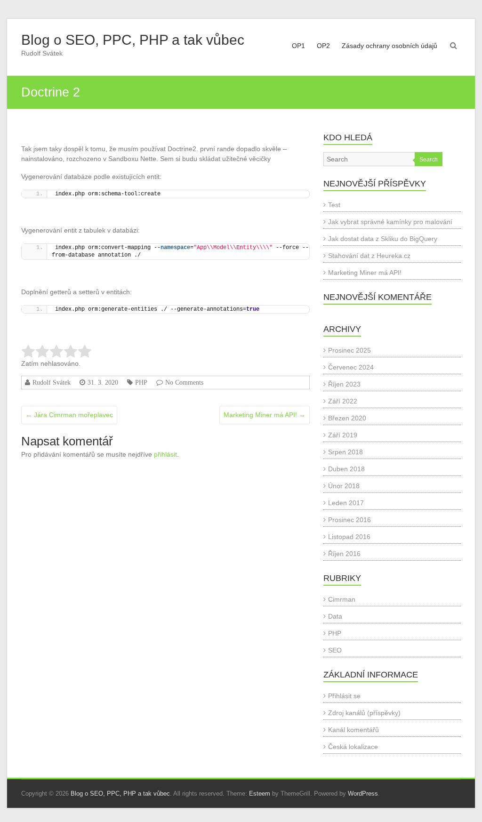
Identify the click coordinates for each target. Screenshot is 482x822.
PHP (141, 382)
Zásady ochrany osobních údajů (389, 45)
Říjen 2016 (344, 553)
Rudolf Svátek (51, 382)
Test (334, 205)
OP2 (323, 45)
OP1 (298, 45)
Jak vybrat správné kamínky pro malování (390, 222)
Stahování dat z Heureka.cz (369, 255)
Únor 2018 (344, 486)
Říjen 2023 (344, 384)
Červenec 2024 (351, 367)
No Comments (184, 382)
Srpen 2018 (345, 452)
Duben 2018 (346, 469)
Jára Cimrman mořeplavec (69, 415)
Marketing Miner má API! (264, 415)
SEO (335, 650)
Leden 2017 (346, 503)
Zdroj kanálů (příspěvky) (364, 713)
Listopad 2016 (349, 536)
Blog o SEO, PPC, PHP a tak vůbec (132, 40)
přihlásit (165, 454)
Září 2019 (342, 435)
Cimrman (341, 599)
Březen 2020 (347, 418)
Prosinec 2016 (349, 520)
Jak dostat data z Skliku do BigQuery (382, 238)
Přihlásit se (344, 696)
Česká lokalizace (353, 746)
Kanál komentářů (353, 729)
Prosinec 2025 (349, 350)
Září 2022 (342, 401)
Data (335, 616)
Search (428, 159)
